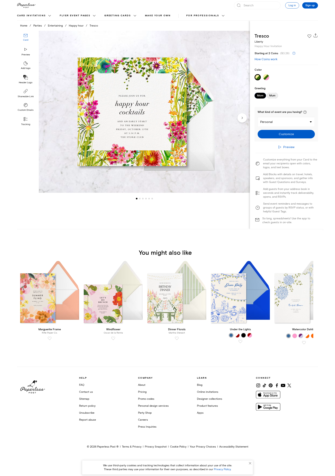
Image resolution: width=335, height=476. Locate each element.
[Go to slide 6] (149, 198)
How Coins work (266, 59)
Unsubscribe (86, 412)
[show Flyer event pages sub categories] (94, 15)
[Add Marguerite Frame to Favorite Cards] (49, 338)
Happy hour (76, 25)
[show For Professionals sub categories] (223, 15)
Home (23, 25)
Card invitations (31, 15)
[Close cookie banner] (250, 463)
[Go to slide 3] (140, 198)
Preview (26, 54)
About (141, 385)
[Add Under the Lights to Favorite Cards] (240, 341)
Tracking (25, 124)
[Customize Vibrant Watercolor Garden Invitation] (144, 111)
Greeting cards (117, 15)
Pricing (142, 392)
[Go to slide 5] (146, 198)
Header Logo (25, 82)
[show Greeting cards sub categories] (135, 15)
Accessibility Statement (233, 446)
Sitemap (84, 399)
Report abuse (87, 419)
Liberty (259, 41)
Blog (199, 385)
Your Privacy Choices (203, 446)
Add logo (25, 68)
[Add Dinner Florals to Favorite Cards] (176, 338)
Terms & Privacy (132, 446)
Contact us (86, 392)
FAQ (81, 385)
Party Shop (145, 412)
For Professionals (202, 15)
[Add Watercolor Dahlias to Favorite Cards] (304, 342)
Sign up (310, 5)
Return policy (87, 405)
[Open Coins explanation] (294, 53)
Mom (260, 95)
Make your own (158, 15)
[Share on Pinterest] (270, 385)
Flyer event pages (75, 15)
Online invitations (207, 392)
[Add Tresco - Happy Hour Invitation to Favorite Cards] (309, 36)
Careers (143, 419)
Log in (292, 5)
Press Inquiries (147, 426)
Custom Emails (26, 110)
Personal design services (153, 405)
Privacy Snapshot (156, 446)
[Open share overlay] (315, 35)
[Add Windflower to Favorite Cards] (113, 338)
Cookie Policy (178, 446)
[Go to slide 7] (152, 198)
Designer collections (209, 399)
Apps (200, 412)
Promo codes (146, 399)
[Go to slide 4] (143, 198)
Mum (272, 95)
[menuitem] (34, 16)
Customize (286, 134)
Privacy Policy (222, 469)
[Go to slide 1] (136, 198)
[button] (305, 112)
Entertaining (55, 25)
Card (25, 40)
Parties (37, 25)
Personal (266, 122)
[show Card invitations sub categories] (49, 15)
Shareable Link (26, 96)
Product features (207, 405)
